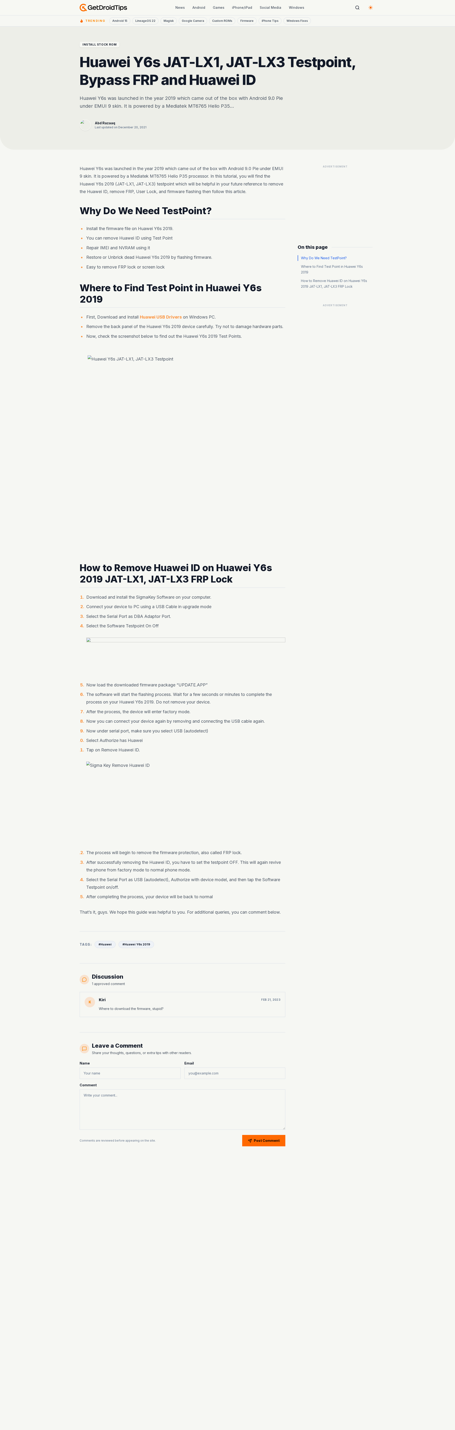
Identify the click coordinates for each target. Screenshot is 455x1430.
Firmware (247, 21)
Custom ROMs (222, 21)
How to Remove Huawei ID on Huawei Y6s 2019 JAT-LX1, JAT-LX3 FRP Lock (334, 283)
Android (198, 7)
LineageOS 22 (145, 21)
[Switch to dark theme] (370, 7)
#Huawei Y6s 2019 (136, 944)
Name (85, 1063)
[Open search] (357, 7)
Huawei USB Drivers (161, 317)
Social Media (270, 7)
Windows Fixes (297, 21)
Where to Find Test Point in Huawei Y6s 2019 (332, 269)
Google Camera (193, 21)
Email (189, 1063)
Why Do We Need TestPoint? (324, 258)
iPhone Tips (270, 21)
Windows (296, 7)
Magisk (169, 21)
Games (218, 7)
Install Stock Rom (99, 44)
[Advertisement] (335, 200)
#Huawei (105, 944)
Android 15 (119, 21)
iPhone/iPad (242, 7)
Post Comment (267, 1140)
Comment (88, 1085)
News (180, 7)
